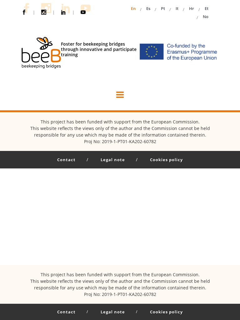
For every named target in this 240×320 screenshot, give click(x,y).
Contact (66, 159)
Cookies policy (166, 159)
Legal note (113, 159)
